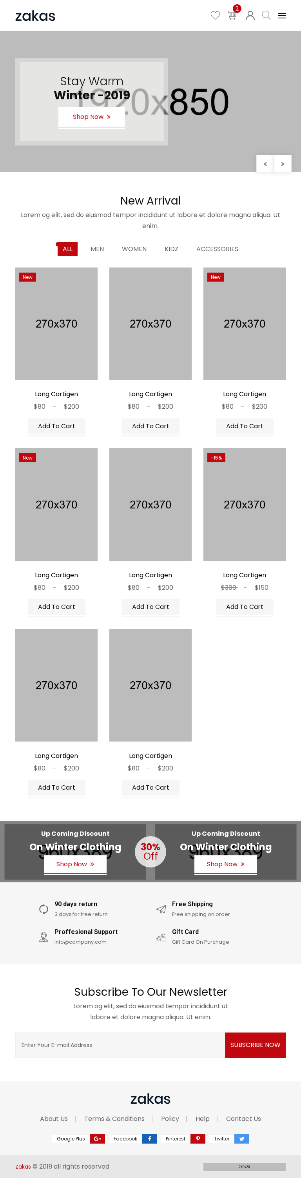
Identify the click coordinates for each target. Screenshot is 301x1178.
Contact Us (243, 1118)
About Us (54, 1118)
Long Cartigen (56, 394)
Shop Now (89, 116)
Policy (170, 1118)
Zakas (23, 1167)
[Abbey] (46, 371)
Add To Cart (56, 426)
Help (203, 1118)
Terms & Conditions (114, 1118)
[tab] (68, 249)
